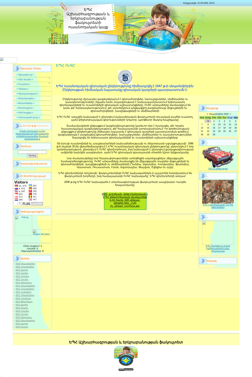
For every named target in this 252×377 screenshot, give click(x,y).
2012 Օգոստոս (24, 317)
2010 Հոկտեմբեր (25, 267)
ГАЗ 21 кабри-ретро (218, 168)
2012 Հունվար (23, 298)
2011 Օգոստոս (24, 282)
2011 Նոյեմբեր (23, 292)
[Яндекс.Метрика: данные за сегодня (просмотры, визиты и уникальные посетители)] (41, 232)
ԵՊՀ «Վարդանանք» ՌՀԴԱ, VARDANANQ (218, 206)
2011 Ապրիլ (22, 270)
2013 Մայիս (22, 327)
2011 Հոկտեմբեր (25, 289)
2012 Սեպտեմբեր (25, 320)
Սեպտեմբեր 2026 (219, 114)
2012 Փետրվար (24, 301)
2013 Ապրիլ (22, 323)
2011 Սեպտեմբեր (25, 286)
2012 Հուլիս (22, 314)
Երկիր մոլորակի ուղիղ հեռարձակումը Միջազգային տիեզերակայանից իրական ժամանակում (32, 135)
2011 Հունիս (22, 276)
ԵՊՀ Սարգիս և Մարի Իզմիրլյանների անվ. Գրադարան (218, 248)
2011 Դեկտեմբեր (25, 295)
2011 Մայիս (22, 273)
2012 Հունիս (22, 311)
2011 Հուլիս (22, 279)
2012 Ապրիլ (22, 305)
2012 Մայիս (22, 308)
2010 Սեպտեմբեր (25, 263)
